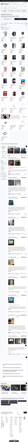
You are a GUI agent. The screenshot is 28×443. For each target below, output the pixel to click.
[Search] (10, 4)
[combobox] (2, 23)
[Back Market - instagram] (1, 424)
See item (19, 173)
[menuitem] (10, 6)
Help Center (7, 419)
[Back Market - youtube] (1, 425)
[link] (24, 116)
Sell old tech (11, 422)
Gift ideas (16, 423)
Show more (9, 171)
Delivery (6, 420)
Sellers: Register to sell (11, 428)
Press (1, 419)
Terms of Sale (20, 420)
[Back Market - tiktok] (3, 424)
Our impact (2, 420)
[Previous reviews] (24, 357)
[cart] (26, 4)
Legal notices (20, 430)
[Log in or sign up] (25, 4)
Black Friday (16, 424)
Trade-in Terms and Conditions (20, 422)
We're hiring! (2, 421)
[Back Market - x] (1, 427)
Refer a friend (11, 418)
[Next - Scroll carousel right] (26, 146)
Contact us (7, 418)
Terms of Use (20, 419)
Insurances (11, 421)
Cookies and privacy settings (20, 425)
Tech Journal (16, 418)
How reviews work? (4, 157)
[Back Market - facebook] (3, 425)
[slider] (1, 164)
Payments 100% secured (11, 432)
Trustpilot (2, 422)
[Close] (27, 1)
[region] (17, 150)
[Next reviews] (26, 357)
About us (2, 418)
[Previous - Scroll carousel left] (24, 146)
